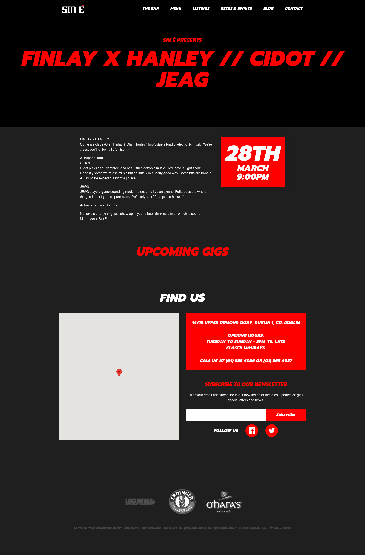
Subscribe (285, 415)
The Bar (151, 8)
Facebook (251, 430)
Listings (201, 8)
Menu (175, 8)
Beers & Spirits (236, 8)
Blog (268, 8)
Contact (294, 8)
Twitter (271, 430)
